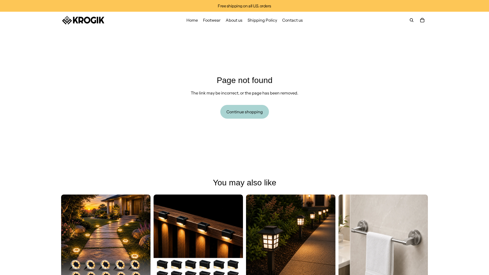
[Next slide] (143, 239)
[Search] (411, 20)
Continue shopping (244, 111)
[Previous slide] (68, 239)
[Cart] (422, 20)
